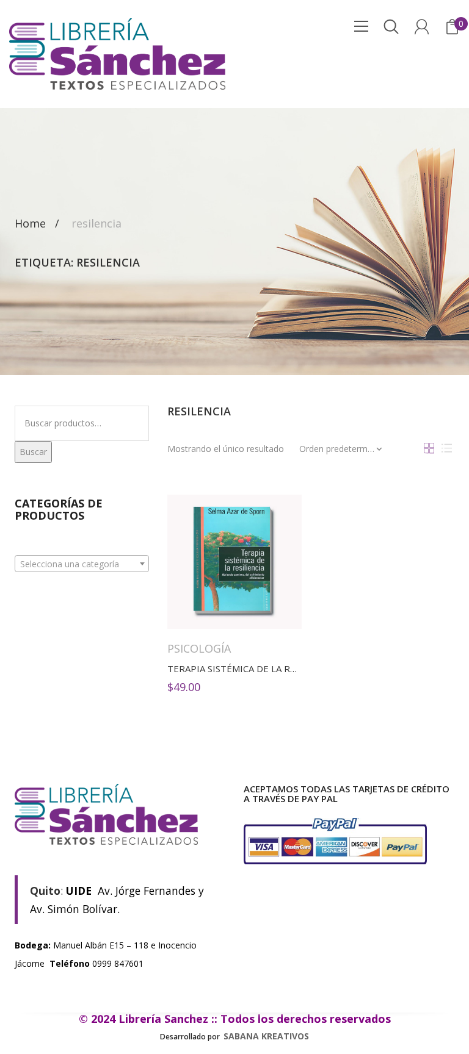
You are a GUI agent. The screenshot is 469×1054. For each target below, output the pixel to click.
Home (30, 224)
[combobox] (82, 563)
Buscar (33, 451)
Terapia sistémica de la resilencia (251, 668)
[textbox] (81, 564)
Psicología (199, 648)
